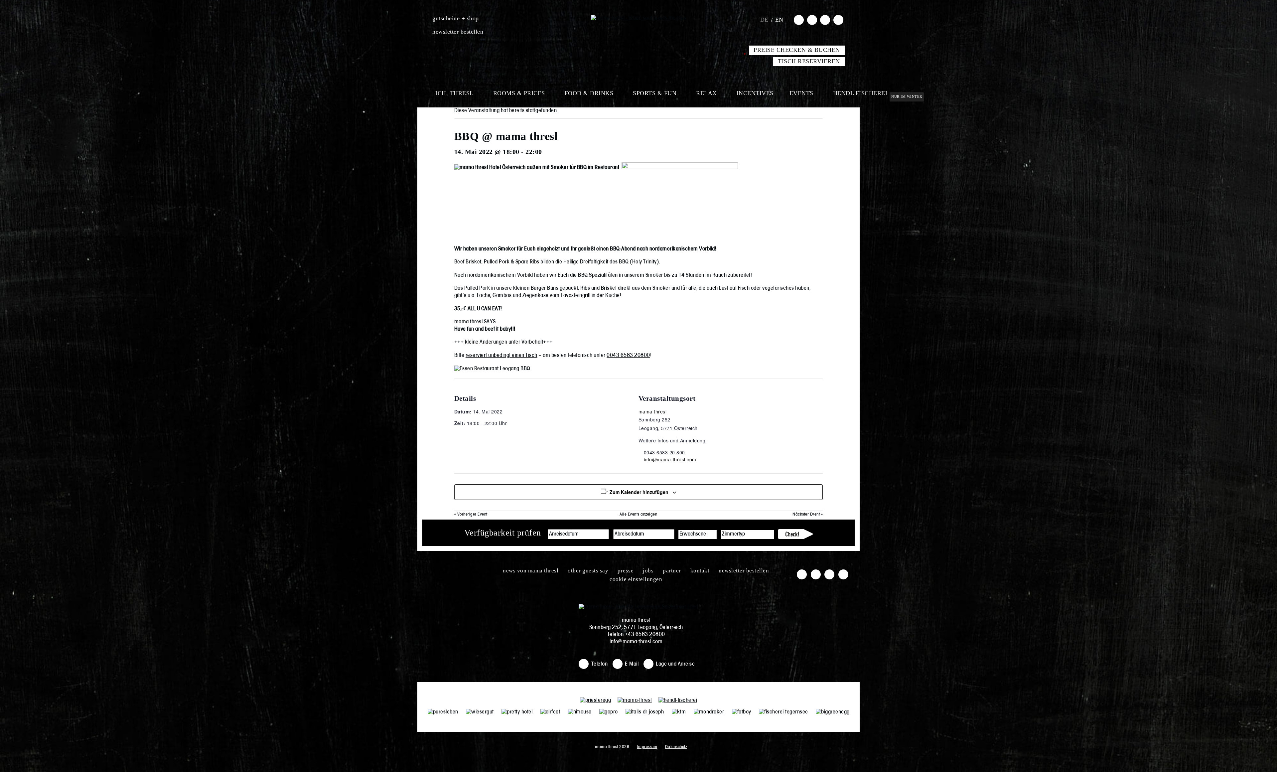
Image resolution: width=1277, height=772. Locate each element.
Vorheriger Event (471, 514)
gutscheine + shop (455, 18)
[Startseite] (638, 18)
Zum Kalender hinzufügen (639, 492)
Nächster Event (807, 514)
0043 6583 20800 (628, 356)
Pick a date (604, 534)
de (764, 19)
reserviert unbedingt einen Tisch (501, 356)
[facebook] (799, 19)
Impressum (647, 746)
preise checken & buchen (797, 50)
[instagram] (812, 19)
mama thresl (652, 411)
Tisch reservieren (809, 61)
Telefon (599, 664)
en (779, 19)
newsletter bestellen (457, 31)
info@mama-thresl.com (670, 459)
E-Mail (631, 664)
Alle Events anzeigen (638, 514)
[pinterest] (838, 19)
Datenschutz (676, 746)
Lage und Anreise (675, 664)
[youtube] (825, 19)
